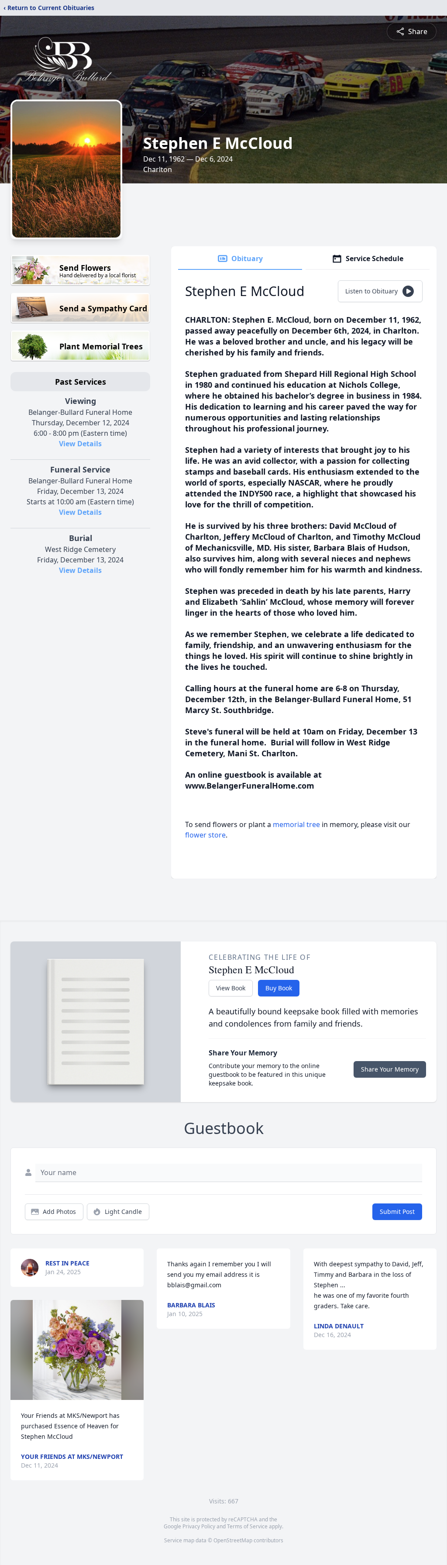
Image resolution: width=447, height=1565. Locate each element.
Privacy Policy (198, 1526)
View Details (80, 443)
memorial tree (296, 824)
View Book (230, 988)
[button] (77, 1350)
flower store (205, 835)
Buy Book (278, 988)
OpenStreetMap (232, 1540)
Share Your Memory (390, 1069)
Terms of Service (247, 1526)
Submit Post (397, 1211)
